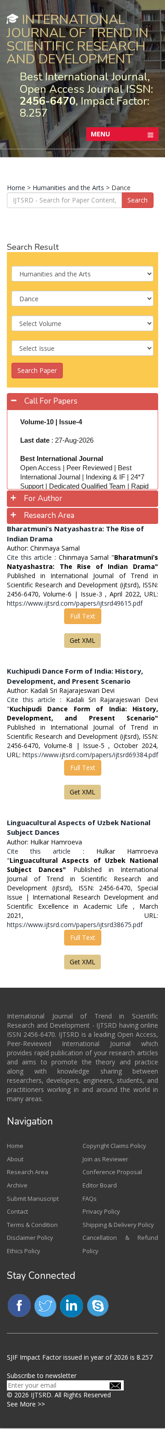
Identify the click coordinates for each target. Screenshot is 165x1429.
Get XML (82, 640)
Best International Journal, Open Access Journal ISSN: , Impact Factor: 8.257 (86, 94)
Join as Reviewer (105, 1159)
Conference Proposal (112, 1172)
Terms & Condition (32, 1225)
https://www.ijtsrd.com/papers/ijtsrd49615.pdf (75, 603)
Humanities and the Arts (68, 187)
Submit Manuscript (33, 1198)
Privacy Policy (101, 1211)
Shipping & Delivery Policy (118, 1225)
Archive (17, 1185)
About (15, 1159)
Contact (17, 1211)
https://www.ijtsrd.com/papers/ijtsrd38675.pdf (75, 924)
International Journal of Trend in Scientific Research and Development (77, 39)
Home (16, 187)
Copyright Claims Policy (114, 1146)
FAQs (89, 1198)
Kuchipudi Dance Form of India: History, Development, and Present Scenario (75, 675)
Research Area (27, 1172)
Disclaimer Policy (30, 1237)
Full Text (82, 616)
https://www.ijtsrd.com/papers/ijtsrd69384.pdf (90, 754)
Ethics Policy (23, 1251)
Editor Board (99, 1185)
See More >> (26, 1404)
